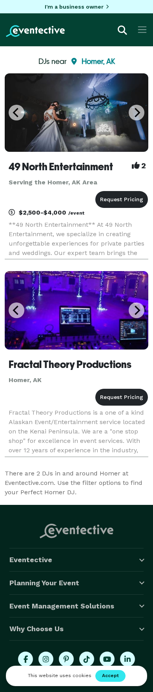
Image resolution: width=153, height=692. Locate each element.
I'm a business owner (74, 7)
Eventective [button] (30, 559)
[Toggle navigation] (142, 29)
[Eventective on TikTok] (86, 659)
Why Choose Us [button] (36, 629)
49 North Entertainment (61, 167)
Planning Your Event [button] (44, 583)
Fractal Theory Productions (70, 364)
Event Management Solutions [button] (61, 606)
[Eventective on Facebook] (25, 659)
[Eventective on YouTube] (107, 659)
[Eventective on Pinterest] (66, 659)
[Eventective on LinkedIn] (127, 659)
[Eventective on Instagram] (45, 659)
